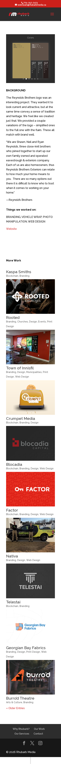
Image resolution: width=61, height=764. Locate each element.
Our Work (39, 729)
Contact (38, 733)
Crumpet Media (20, 418)
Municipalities (34, 372)
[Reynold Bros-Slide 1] (30, 83)
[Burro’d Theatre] (30, 677)
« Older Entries (15, 708)
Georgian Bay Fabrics (26, 647)
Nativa (12, 556)
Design (33, 321)
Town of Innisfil (20, 368)
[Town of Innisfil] (30, 347)
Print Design (33, 651)
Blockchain (12, 275)
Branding (24, 275)
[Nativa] (30, 535)
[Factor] (30, 489)
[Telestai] (30, 581)
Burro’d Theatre (20, 698)
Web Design (22, 376)
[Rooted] (30, 296)
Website (11, 228)
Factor (12, 510)
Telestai (13, 602)
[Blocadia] (30, 443)
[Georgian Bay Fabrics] (30, 626)
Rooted (12, 317)
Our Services (21, 733)
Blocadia (14, 464)
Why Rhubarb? (21, 729)
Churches (22, 321)
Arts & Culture (14, 702)
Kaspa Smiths (18, 271)
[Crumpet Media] (30, 397)
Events (42, 321)
